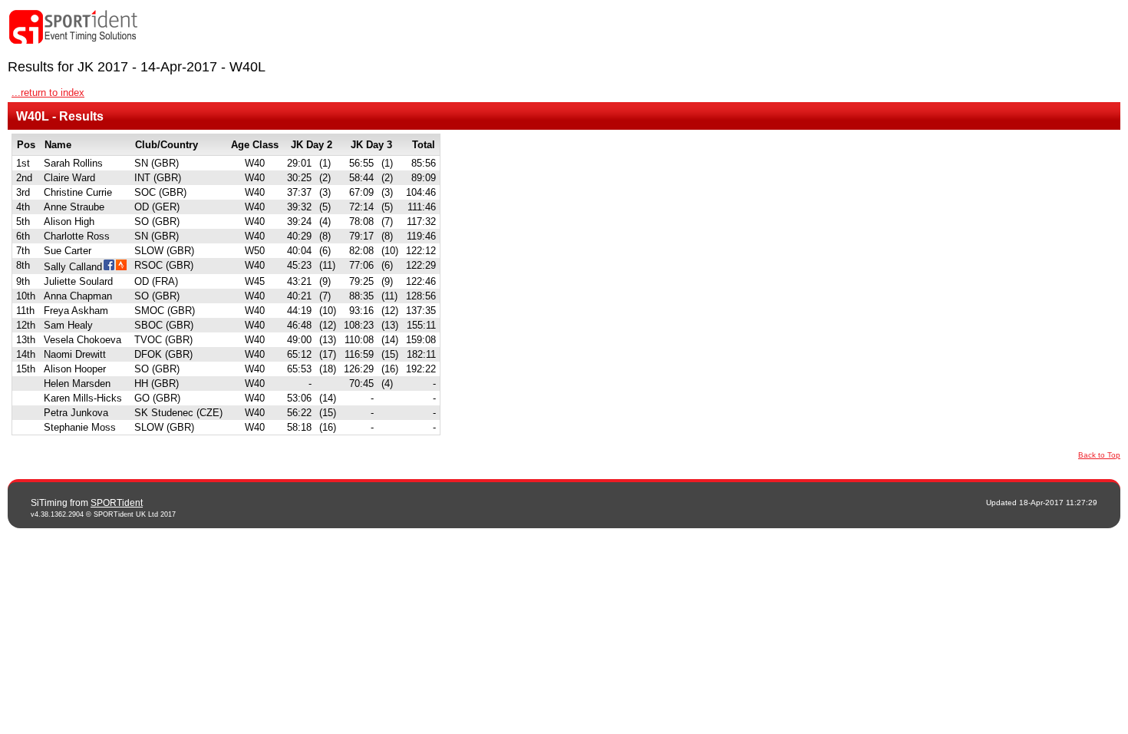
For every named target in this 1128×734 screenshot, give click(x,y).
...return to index (48, 92)
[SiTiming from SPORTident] (74, 27)
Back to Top (1099, 455)
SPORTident (117, 503)
